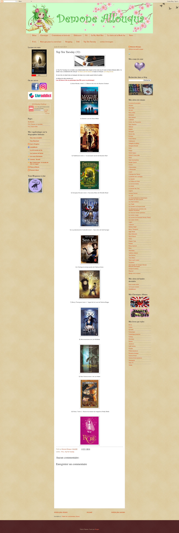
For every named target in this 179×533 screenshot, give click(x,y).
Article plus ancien (118, 512)
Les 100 (131, 195)
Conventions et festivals (61, 35)
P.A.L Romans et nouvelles (35, 124)
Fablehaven (132, 141)
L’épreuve (131, 224)
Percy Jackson (133, 246)
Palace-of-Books (34, 167)
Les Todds (131, 204)
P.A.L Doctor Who (33, 126)
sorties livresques (106, 41)
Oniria (130, 238)
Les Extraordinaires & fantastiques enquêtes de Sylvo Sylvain (138, 198)
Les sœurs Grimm (133, 220)
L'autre (130, 172)
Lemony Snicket (133, 193)
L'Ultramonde (132, 169)
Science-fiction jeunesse (135, 358)
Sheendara (131, 250)
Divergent (131, 131)
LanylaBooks (33, 147)
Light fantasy (132, 346)
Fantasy (131, 336)
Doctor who (132, 134)
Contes (130, 327)
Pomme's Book (34, 170)
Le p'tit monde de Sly (36, 150)
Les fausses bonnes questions (137, 212)
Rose (130, 248)
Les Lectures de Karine (36, 153)
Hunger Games (133, 162)
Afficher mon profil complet (136, 49)
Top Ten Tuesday (90, 41)
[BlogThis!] (84, 449)
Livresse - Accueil (35, 159)
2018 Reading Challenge (39, 104)
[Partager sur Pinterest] (89, 449)
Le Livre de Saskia (134, 183)
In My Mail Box (97, 35)
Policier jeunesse (133, 351)
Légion (130, 222)
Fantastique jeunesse (134, 334)
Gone (130, 148)
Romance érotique (133, 353)
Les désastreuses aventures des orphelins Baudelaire (137, 209)
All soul (131, 110)
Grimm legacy (132, 153)
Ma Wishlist (31, 122)
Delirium (131, 127)
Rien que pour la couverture (50, 41)
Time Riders (132, 257)
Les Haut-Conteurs (134, 201)
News (131, 35)
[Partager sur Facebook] (87, 449)
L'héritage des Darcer (134, 174)
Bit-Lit (130, 325)
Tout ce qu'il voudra (134, 260)
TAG (78, 41)
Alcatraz (131, 105)
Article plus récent (60, 512)
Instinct (131, 164)
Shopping (68, 41)
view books (47, 113)
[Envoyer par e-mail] (82, 449)
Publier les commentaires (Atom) (71, 516)
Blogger (97, 529)
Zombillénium (132, 289)
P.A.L (34, 41)
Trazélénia (131, 262)
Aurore (36, 106)
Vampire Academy (133, 268)
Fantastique (132, 332)
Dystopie (131, 329)
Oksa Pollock (132, 236)
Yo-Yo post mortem (134, 287)
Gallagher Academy (134, 143)
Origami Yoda (132, 241)
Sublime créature (133, 253)
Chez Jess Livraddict (36, 138)
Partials (131, 243)
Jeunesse (131, 344)
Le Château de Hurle (134, 181)
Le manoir (131, 186)
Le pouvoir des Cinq (134, 188)
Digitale (131, 129)
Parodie (131, 348)
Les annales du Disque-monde (137, 206)
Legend (131, 191)
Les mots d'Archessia (36, 156)
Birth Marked (132, 117)
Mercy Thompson (133, 229)
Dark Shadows (132, 124)
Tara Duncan (132, 255)
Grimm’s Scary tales (134, 155)
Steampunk (132, 360)
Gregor (130, 150)
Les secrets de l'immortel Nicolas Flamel (140, 217)
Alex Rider (131, 108)
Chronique (44, 35)
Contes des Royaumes (135, 122)
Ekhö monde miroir (134, 284)
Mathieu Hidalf (132, 227)
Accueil (89, 512)
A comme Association (134, 103)
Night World (132, 231)
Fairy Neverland (34, 141)
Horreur (131, 341)
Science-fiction (133, 355)
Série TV (131, 362)
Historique (131, 339)
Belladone (131, 115)
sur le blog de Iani (108, 71)
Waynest (131, 271)
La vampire (132, 179)
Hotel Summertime (134, 160)
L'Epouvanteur (132, 167)
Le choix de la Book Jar (116, 35)
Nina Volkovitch (133, 234)
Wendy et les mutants (134, 273)
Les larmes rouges (134, 215)
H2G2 (130, 157)
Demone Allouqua (136, 47)
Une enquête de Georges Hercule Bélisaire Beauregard (138, 265)
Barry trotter (132, 112)
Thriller (130, 365)
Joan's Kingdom (34, 144)
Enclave (131, 136)
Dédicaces (77, 35)
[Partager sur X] (86, 449)
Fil (86, 35)
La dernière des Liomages (136, 176)
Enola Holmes (132, 138)
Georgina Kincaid (133, 146)
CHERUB (131, 119)
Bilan (34, 35)
